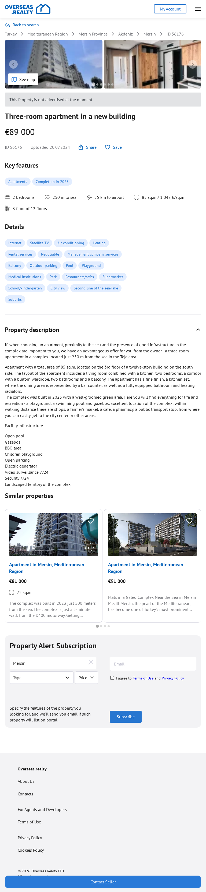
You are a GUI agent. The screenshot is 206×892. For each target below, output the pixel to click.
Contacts (25, 794)
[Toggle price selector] (92, 677)
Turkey (11, 34)
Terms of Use (143, 678)
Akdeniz (125, 34)
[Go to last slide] (13, 64)
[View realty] (53, 534)
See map (27, 79)
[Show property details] (198, 329)
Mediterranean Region (47, 34)
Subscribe (126, 716)
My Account (170, 9)
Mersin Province (93, 34)
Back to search (26, 24)
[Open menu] (198, 9)
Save (117, 147)
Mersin (150, 34)
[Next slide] (192, 64)
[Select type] (67, 677)
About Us (26, 781)
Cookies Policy (31, 850)
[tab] (93, 84)
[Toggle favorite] (90, 521)
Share (91, 147)
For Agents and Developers (42, 809)
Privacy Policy (173, 678)
